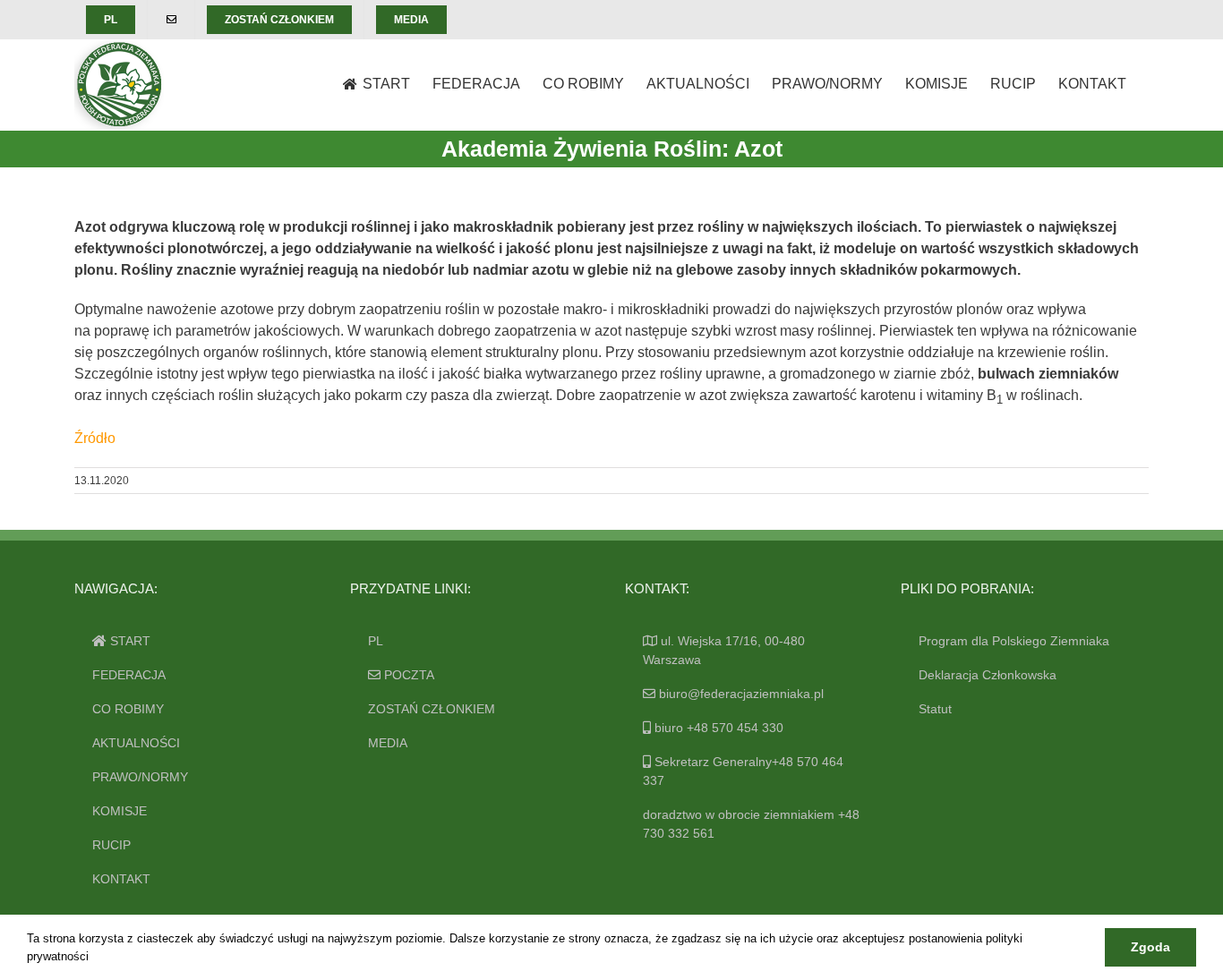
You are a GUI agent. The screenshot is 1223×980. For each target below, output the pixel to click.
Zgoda (1150, 947)
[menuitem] (110, 19)
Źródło (94, 438)
